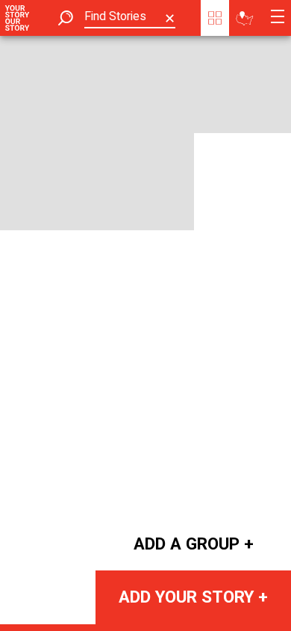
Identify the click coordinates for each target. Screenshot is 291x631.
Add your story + (193, 596)
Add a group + (194, 543)
